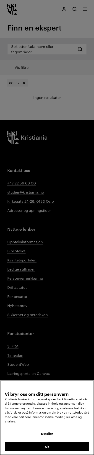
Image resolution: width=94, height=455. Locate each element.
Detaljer (47, 433)
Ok (47, 446)
